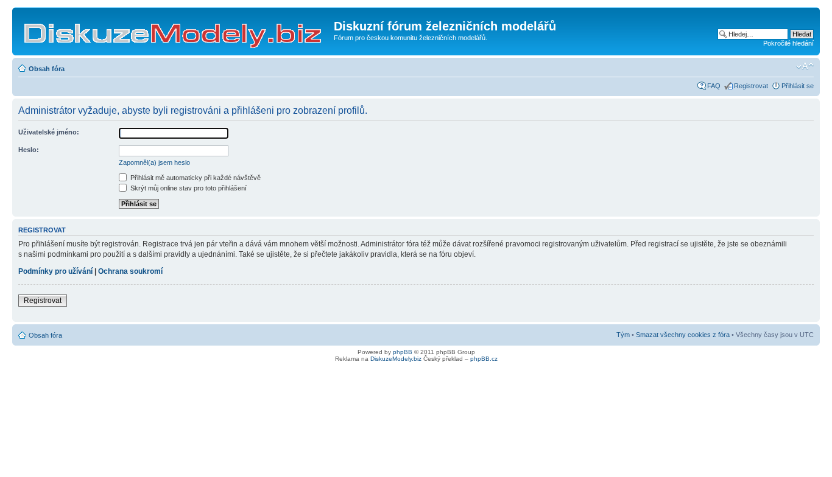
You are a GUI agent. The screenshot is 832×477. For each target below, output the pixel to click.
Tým (623, 334)
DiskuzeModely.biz (395, 358)
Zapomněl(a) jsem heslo (154, 162)
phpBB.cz (484, 358)
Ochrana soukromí (130, 271)
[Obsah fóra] (174, 29)
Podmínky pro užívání (55, 271)
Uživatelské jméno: (48, 132)
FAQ (714, 85)
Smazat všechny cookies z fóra (683, 334)
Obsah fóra (47, 68)
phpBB (402, 352)
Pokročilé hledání (788, 43)
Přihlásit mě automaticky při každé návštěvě (195, 177)
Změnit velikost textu (805, 66)
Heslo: (28, 149)
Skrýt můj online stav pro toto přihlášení (188, 188)
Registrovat (751, 85)
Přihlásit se (797, 85)
